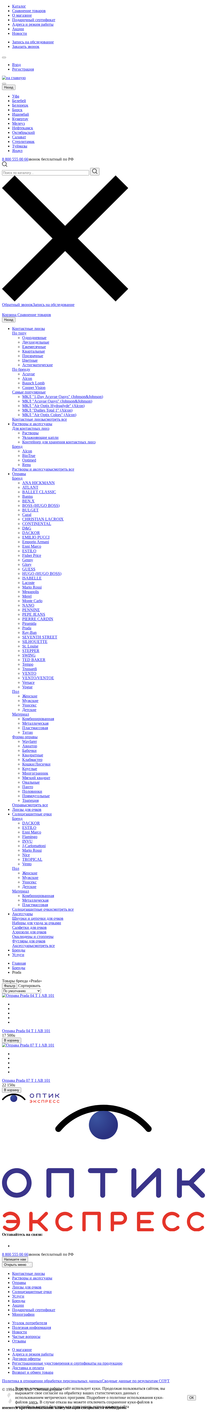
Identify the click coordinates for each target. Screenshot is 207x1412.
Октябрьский (23, 132)
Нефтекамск (22, 128)
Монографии (23, 1314)
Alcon (27, 378)
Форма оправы (25, 737)
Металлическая (35, 723)
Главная (19, 963)
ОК (191, 1398)
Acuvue (28, 374)
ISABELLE (32, 578)
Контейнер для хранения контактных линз (58, 442)
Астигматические (37, 365)
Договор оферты (26, 1359)
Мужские (30, 700)
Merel (27, 596)
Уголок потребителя (29, 1323)
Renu (26, 465)
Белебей (19, 101)
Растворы (30, 433)
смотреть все (56, 419)
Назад (8, 87)
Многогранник (35, 773)
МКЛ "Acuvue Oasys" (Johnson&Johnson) (57, 401)
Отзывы (19, 1341)
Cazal (26, 514)
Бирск (17, 110)
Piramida (29, 623)
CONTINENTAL (36, 523)
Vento (27, 864)
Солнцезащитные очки (32, 814)
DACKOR (31, 533)
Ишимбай (20, 114)
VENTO (29, 673)
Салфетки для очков (29, 927)
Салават (19, 137)
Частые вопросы (26, 1336)
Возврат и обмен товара (32, 1372)
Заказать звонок (25, 46)
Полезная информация (31, 1327)
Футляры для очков (28, 941)
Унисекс (29, 705)
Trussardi (29, 669)
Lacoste (28, 582)
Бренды (18, 950)
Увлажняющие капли (40, 437)
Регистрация (23, 69)
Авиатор (29, 746)
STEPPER (30, 651)
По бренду (21, 369)
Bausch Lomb (33, 383)
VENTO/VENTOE (38, 678)
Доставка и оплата (28, 1368)
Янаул (17, 150)
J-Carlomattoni (34, 846)
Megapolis (30, 592)
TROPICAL (32, 859)
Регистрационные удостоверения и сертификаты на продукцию (67, 1363)
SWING (29, 655)
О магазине (22, 15)
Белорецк (20, 105)
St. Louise (30, 646)
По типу (19, 333)
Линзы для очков (26, 809)
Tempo (27, 664)
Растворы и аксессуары (32, 424)
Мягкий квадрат (36, 778)
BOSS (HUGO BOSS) (41, 505)
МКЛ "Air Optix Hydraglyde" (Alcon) (53, 406)
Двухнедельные (35, 342)
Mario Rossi (32, 587)
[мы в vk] (15, 1246)
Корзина (9, 315)
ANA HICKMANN (38, 483)
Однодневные (34, 337)
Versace (28, 682)
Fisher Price (31, 555)
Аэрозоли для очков (29, 932)
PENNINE (31, 610)
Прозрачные (32, 356)
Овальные (31, 782)
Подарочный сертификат (33, 20)
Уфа (15, 96)
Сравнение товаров (29, 11)
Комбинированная (38, 719)
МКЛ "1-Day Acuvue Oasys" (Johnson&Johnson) (62, 396)
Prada (26, 628)
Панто (27, 787)
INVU (27, 841)
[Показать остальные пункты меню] (4, 57)
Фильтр (9, 986)
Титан (27, 732)
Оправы (19, 474)
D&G (26, 528)
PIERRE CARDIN (37, 619)
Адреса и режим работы (33, 24)
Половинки (32, 791)
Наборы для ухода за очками (36, 923)
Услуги (18, 955)
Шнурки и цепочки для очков (37, 918)
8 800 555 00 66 (15, 159)
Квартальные (33, 351)
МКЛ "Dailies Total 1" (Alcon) (47, 410)
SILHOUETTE (34, 641)
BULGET (30, 510)
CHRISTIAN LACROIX (43, 519)
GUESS (28, 569)
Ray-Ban (29, 632)
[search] (94, 171)
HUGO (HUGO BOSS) (41, 573)
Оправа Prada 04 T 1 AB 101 (26, 1031)
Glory (27, 564)
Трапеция (30, 800)
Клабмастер (32, 759)
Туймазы (19, 146)
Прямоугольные (36, 796)
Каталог (19, 6)
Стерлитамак (23, 141)
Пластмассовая (35, 728)
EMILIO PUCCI (35, 537)
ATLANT (30, 487)
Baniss (27, 496)
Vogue (27, 687)
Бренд (17, 446)
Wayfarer (29, 741)
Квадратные (32, 755)
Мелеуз (18, 123)
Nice (26, 855)
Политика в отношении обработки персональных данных (52, 1381)
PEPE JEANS (33, 614)
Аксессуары (22, 914)
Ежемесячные (34, 347)
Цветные (30, 360)
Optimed (29, 460)
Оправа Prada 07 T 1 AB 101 (26, 1080)
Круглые (29, 768)
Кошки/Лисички (36, 764)
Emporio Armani (35, 542)
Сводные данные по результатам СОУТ (136, 1381)
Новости (19, 33)
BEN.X (28, 501)
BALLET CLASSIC (39, 492)
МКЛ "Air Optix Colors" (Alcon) (49, 415)
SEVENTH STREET (39, 637)
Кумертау (20, 119)
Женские (29, 696)
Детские (29, 710)
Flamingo (29, 837)
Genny (27, 560)
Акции (18, 29)
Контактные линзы (28, 328)
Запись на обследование (33, 42)
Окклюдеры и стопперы (33, 936)
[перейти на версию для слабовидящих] (9, 56)
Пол (15, 691)
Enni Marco (31, 546)
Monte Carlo (32, 601)
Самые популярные (29, 392)
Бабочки (29, 750)
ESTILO (29, 551)
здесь (33, 1402)
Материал (20, 714)
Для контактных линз (30, 428)
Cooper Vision (33, 387)
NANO (28, 605)
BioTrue (28, 455)
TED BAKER (33, 660)
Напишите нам (15, 1259)
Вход (16, 65)
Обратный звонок (17, 304)
